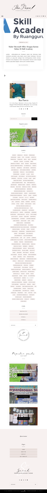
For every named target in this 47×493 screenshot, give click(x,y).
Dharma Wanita (32, 199)
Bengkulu (20, 155)
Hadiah (21, 212)
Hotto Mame (33, 214)
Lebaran (34, 237)
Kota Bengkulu (18, 235)
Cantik (25, 195)
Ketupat (23, 229)
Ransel (34, 269)
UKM (35, 292)
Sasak (20, 275)
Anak (34, 178)
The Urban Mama (17, 290)
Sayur (25, 275)
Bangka (28, 184)
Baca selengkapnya (23, 374)
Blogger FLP (30, 191)
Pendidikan (31, 155)
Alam (30, 178)
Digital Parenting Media (17, 165)
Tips (23, 157)
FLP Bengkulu (27, 165)
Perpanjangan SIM (17, 265)
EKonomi (28, 201)
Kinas (28, 229)
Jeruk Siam (23, 220)
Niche (14, 256)
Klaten (32, 229)
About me (23, 451)
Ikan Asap (26, 216)
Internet (22, 218)
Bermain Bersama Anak (19, 191)
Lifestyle (33, 157)
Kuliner (28, 157)
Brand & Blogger (23, 314)
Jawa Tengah (16, 220)
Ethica (13, 203)
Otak (24, 256)
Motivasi (32, 252)
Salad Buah (15, 275)
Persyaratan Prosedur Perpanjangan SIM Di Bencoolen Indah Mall (23, 392)
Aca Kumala (21, 176)
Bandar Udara (21, 184)
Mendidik (31, 246)
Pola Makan (25, 267)
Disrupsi (17, 201)
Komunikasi (15, 231)
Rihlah (22, 273)
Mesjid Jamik (31, 248)
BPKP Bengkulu (31, 182)
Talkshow (18, 286)
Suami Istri (23, 284)
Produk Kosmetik (26, 269)
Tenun (24, 288)
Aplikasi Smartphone (28, 180)
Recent (14, 155)
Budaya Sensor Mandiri (17, 193)
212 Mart (23, 174)
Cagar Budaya (32, 193)
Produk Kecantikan (16, 269)
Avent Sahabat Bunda (17, 182)
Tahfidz (12, 286)
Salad (32, 273)
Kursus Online (14, 237)
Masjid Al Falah (17, 246)
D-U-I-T (26, 197)
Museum (16, 161)
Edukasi (33, 201)
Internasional (15, 218)
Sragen (25, 282)
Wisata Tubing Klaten (17, 299)
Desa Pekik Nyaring (15, 199)
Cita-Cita (21, 197)
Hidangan (34, 212)
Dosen (22, 201)
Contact (23, 454)
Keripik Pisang (16, 229)
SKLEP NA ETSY (23, 311)
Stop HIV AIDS (32, 282)
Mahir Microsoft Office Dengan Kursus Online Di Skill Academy (23, 48)
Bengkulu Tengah (15, 163)
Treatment (20, 292)
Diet (13, 201)
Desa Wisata (33, 163)
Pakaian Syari (30, 256)
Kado (29, 220)
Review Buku (31, 271)
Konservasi (22, 231)
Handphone (27, 212)
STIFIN (27, 273)
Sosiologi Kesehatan (17, 282)
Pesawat (32, 265)
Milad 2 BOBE (25, 250)
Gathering (31, 210)
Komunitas (33, 167)
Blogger (34, 159)
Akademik (14, 178)
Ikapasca (10, 490)
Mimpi (14, 252)
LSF (24, 237)
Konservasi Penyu (30, 231)
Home (23, 449)
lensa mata (23, 301)
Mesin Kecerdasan (17, 248)
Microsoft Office (16, 250)
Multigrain (14, 254)
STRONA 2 (23, 319)
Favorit (34, 165)
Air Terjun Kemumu (31, 176)
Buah (22, 163)
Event (22, 203)
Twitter (30, 292)
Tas (35, 286)
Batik (25, 159)
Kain (33, 220)
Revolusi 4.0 (17, 273)
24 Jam (28, 174)
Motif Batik (25, 252)
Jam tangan (26, 167)
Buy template (23, 456)
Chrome (35, 195)
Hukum (20, 216)
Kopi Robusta (29, 233)
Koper (15, 233)
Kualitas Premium (28, 235)
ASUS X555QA (14, 176)
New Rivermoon (32, 254)
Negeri (25, 254)
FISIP (34, 203)
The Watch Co (26, 290)
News (19, 157)
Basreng (34, 184)
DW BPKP (32, 197)
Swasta (29, 284)
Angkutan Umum (18, 180)
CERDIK (25, 193)
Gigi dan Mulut (14, 212)
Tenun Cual (30, 288)
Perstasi (26, 265)
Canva (29, 195)
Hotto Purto (15, 216)
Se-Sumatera (31, 275)
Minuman (19, 252)
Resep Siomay (16, 271)
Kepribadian (33, 227)
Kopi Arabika (22, 233)
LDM (21, 237)
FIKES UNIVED (28, 203)
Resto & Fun (23, 271)
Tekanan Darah (17, 288)
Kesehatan (13, 157)
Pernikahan (16, 174)
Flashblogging (16, 210)
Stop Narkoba (15, 284)
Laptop (28, 237)
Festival (13, 167)
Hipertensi (13, 214)
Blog (29, 159)
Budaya (27, 163)
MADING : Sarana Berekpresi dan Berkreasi (23, 414)
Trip (26, 292)
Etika (18, 203)
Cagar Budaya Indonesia (16, 195)
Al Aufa (25, 178)
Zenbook (33, 299)
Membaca (25, 246)
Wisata (21, 161)
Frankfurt (24, 210)
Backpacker (14, 184)
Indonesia (19, 167)
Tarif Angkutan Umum (27, 286)
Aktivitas (20, 178)
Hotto (27, 214)
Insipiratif (32, 216)
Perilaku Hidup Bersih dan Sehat (23, 263)
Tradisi (32, 290)
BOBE (32, 161)
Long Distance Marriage (30, 239)
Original (20, 256)
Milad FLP (32, 250)
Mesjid (24, 248)
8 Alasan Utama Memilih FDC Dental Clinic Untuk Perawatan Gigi (23, 144)
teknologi (20, 159)
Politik (31, 267)
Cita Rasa (15, 197)
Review (26, 155)
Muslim (20, 254)
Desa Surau (24, 199)
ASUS (32, 174)
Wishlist (27, 299)
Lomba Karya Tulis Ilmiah (17, 239)
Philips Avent (17, 267)
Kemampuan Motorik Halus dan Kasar (20, 227)
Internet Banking (31, 218)
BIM (25, 182)
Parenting (13, 159)
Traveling (13, 292)
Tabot (33, 284)
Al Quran (27, 161)
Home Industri (21, 214)
